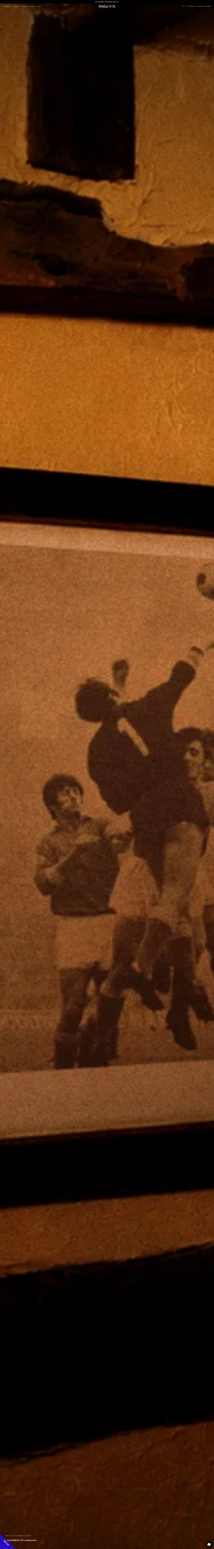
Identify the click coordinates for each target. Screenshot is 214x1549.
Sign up (90, 789)
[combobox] (80, 781)
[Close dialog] (138, 755)
